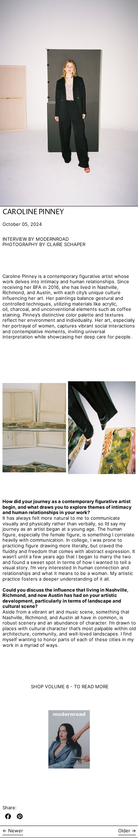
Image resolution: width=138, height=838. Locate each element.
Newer (15, 830)
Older (124, 830)
